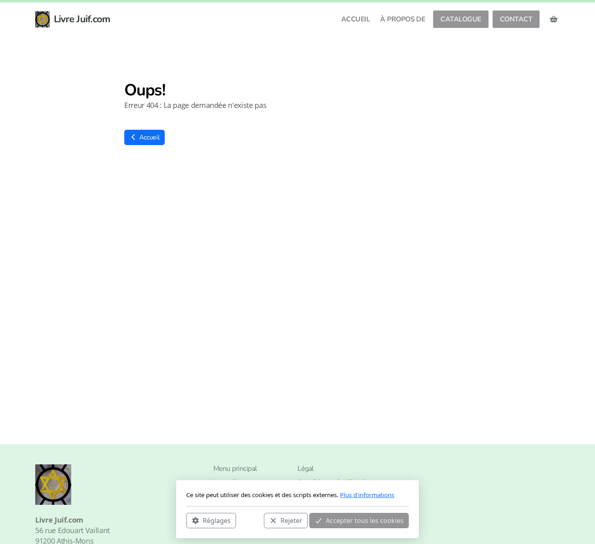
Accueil (148, 137)
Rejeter (291, 520)
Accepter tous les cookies (365, 520)
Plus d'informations (367, 495)
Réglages (217, 520)
